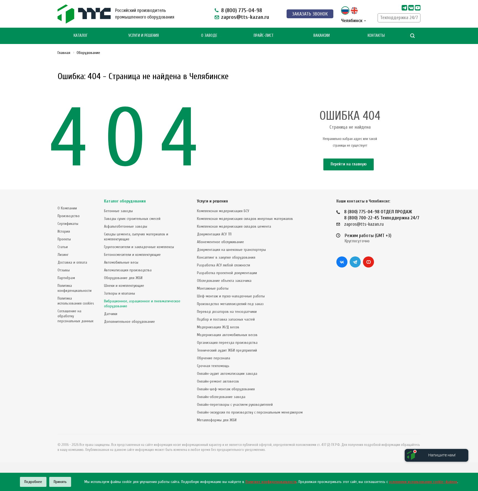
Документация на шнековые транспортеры (231, 249)
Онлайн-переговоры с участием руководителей (235, 404)
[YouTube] (368, 261)
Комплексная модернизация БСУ (223, 211)
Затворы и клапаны (119, 293)
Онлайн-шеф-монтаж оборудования (226, 389)
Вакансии (321, 35)
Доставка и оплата (72, 262)
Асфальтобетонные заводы (125, 226)
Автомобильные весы (121, 262)
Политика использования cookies (76, 301)
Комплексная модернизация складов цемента (234, 226)
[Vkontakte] (411, 8)
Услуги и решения (212, 201)
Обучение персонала (213, 358)
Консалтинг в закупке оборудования (226, 257)
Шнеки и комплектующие (124, 285)
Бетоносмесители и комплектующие (132, 254)
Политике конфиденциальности (271, 481)
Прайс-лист (264, 35)
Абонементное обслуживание (220, 242)
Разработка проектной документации (227, 273)
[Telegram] (404, 8)
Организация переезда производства (227, 342)
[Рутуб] (417, 8)
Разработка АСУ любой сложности (223, 265)
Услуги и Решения (143, 35)
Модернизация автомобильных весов (227, 334)
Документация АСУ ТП (214, 234)
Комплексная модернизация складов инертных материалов (245, 218)
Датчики (110, 313)
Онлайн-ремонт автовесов (218, 381)
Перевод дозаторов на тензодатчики (227, 311)
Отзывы (64, 270)
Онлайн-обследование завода (221, 396)
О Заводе (209, 35)
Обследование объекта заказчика (224, 280)
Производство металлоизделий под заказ (230, 304)
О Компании (67, 208)
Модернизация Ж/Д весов (218, 327)
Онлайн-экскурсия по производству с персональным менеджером (250, 412)
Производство (69, 216)
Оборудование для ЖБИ (123, 278)
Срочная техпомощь (213, 365)
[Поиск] (412, 36)
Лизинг (63, 254)
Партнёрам (66, 278)
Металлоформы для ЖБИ (217, 420)
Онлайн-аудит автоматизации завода (227, 373)
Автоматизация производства (128, 270)
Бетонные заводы (118, 211)
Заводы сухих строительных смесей (132, 218)
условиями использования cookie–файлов (423, 481)
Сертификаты (68, 223)
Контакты (376, 35)
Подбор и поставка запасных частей (226, 319)
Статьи (63, 247)
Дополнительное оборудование (129, 321)
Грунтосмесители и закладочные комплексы (139, 247)
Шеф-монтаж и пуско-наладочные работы (231, 296)
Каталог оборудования (125, 201)
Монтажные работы (212, 288)
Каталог (81, 35)
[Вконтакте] (341, 261)
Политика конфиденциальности (75, 288)
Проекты (64, 239)
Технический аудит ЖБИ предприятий (227, 350)
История (64, 231)
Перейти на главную (349, 164)
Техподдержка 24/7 (399, 17)
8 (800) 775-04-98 (241, 10)
